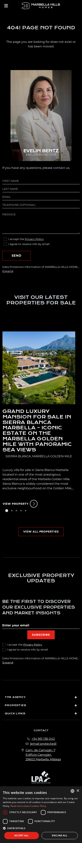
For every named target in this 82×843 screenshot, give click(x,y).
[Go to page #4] (21, 510)
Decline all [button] (59, 835)
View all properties (41, 531)
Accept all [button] (21, 835)
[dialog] (41, 814)
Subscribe (41, 634)
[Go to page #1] (7, 510)
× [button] (77, 790)
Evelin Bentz (41, 151)
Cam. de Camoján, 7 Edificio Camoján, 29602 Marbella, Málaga (43, 754)
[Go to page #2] (12, 510)
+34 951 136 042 (43, 739)
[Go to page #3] (16, 510)
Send (16, 255)
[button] (41, 828)
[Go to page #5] (25, 510)
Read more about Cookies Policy (28, 806)
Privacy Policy (34, 239)
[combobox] (72, 791)
